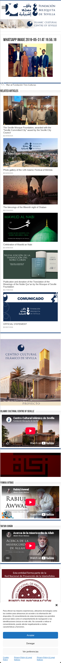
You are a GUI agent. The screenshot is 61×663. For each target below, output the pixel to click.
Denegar (30, 643)
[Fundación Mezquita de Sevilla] (30, 9)
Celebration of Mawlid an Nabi (17, 244)
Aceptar (30, 635)
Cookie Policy (6, 658)
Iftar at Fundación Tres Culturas (21, 84)
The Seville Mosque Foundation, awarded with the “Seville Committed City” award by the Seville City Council (27, 130)
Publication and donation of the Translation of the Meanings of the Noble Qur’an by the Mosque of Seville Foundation (29, 284)
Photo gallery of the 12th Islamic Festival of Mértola (27, 170)
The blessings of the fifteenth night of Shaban (24, 207)
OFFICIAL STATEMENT (15, 324)
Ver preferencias (30, 651)
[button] (56, 605)
